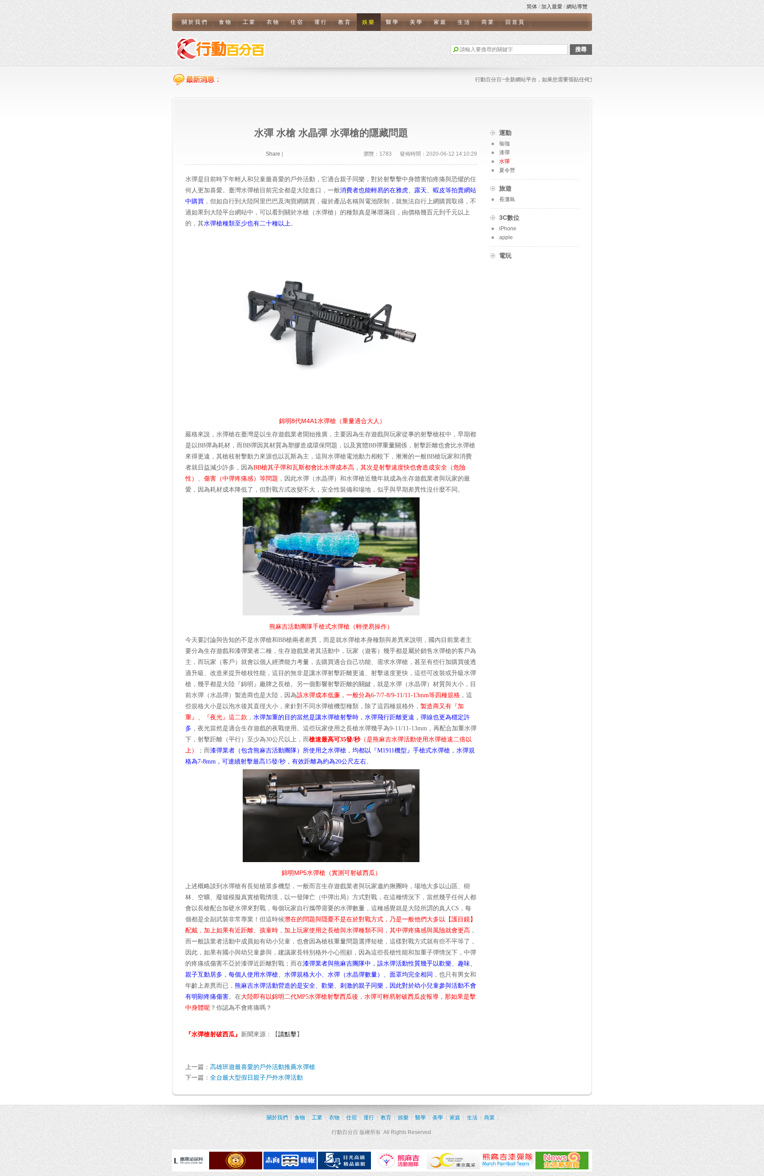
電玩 (505, 255)
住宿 (297, 22)
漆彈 (504, 152)
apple (506, 237)
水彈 (504, 161)
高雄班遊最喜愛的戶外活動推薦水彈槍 (262, 1066)
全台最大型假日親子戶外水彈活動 (256, 1077)
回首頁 (515, 22)
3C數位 (509, 217)
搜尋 (581, 49)
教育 (344, 22)
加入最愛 (551, 7)
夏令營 (507, 170)
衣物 (273, 22)
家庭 (440, 22)
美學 (416, 22)
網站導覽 (577, 7)
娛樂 (368, 22)
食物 (225, 22)
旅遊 (505, 188)
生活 (464, 22)
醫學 (392, 22)
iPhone (507, 228)
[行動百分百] (220, 48)
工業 (249, 22)
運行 (321, 22)
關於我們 (195, 22)
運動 (505, 132)
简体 (532, 7)
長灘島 (507, 199)
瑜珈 (504, 144)
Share (273, 154)
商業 (488, 22)
